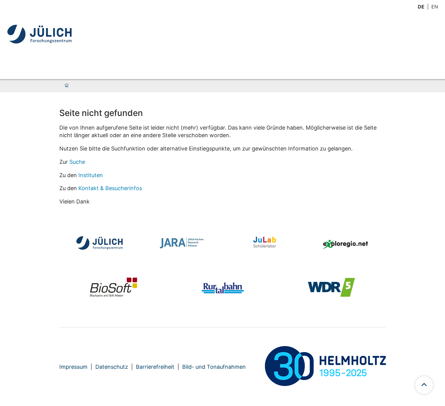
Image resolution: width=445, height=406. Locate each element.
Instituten (90, 175)
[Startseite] (66, 86)
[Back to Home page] (40, 34)
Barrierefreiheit (155, 367)
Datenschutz (111, 367)
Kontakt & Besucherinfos (110, 188)
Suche (77, 162)
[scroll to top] (424, 385)
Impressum (73, 367)
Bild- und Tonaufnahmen (214, 367)
